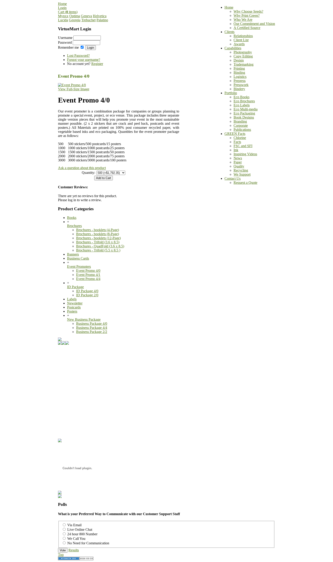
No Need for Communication (88, 543)
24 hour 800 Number (82, 534)
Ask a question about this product (82, 168)
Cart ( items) (67, 12)
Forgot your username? (83, 60)
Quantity (88, 173)
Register (97, 64)
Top (61, 555)
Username (65, 38)
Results (73, 550)
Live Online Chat (79, 529)
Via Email (74, 525)
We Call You (76, 538)
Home (62, 4)
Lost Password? (78, 55)
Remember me (68, 47)
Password (65, 42)
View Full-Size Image (73, 89)
